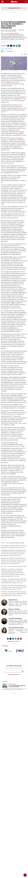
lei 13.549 (11, 80)
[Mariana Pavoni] (4, 605)
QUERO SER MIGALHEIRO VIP (14, 674)
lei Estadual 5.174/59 (15, 119)
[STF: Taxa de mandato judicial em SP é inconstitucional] (5, 686)
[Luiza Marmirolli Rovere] (4, 624)
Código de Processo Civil (8, 519)
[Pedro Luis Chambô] (4, 614)
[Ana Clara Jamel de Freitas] (4, 633)
